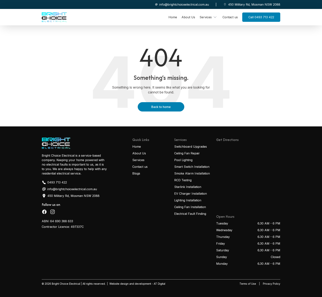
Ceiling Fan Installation (190, 207)
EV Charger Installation (190, 193)
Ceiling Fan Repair (187, 153)
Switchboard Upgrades (190, 146)
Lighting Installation (187, 200)
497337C (77, 227)
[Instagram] (52, 211)
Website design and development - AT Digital (137, 283)
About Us (139, 153)
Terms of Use (247, 283)
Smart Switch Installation (191, 167)
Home (136, 146)
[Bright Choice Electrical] (54, 17)
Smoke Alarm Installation (192, 173)
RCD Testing (183, 180)
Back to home (161, 107)
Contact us (140, 167)
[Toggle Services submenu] (215, 17)
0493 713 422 (57, 182)
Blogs (136, 173)
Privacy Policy (271, 283)
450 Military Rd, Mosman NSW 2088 (254, 4)
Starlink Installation (187, 187)
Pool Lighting (183, 160)
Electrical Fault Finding (190, 214)
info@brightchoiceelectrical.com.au (184, 4)
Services (138, 160)
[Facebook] (44, 211)
